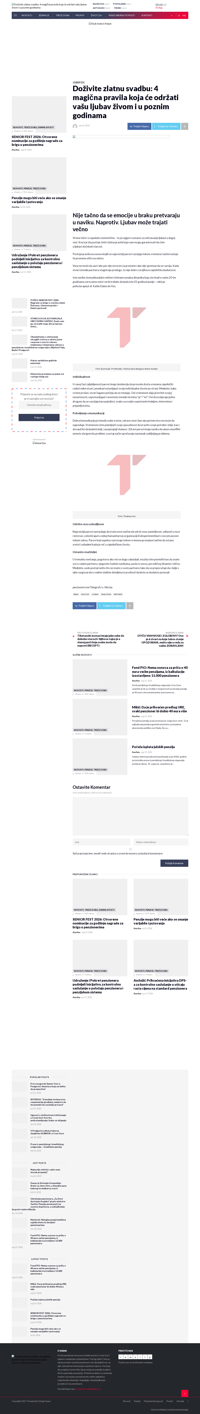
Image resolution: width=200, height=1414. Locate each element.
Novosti (27, 15)
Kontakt (146, 15)
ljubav (95, 594)
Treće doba (63, 15)
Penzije (137, 1401)
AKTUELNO (101, 8)
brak (76, 594)
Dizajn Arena (44, 1401)
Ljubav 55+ (78, 82)
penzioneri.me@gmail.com (88, 1389)
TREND (120, 8)
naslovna (106, 594)
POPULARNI (122, 4)
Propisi (80, 15)
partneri (118, 594)
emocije (85, 594)
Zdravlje (44, 15)
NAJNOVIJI (101, 4)
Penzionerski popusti (122, 15)
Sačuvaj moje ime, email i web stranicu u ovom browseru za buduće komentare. (118, 853)
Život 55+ (97, 15)
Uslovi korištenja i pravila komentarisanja (169, 1409)
